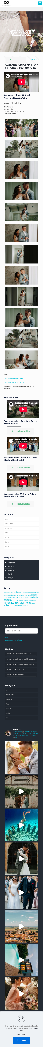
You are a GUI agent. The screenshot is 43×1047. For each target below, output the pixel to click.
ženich (25, 605)
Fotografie (10, 563)
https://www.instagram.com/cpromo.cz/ (14, 382)
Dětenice (6, 595)
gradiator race (15, 595)
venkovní (33, 603)
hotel (20, 595)
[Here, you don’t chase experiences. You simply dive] (21, 825)
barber (16, 592)
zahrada (12, 606)
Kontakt (7, 547)
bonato (20, 593)
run (36, 600)
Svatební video (9, 524)
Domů (6, 519)
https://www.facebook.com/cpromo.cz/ (14, 379)
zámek (16, 606)
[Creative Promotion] (6, 3)
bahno (8, 593)
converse (33, 593)
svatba (12, 602)
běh (30, 593)
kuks (9, 597)
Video (6, 533)
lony (14, 598)
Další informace (21, 1034)
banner (11, 593)
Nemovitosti (8, 528)
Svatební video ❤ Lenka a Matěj (15, 670)
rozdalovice (33, 600)
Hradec (22, 595)
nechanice (34, 597)
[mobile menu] (40, 3)
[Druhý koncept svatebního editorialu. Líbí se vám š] (21, 993)
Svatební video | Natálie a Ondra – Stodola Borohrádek (21, 458)
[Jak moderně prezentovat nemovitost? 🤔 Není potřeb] (21, 960)
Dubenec (37, 593)
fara (9, 595)
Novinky (7, 537)
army (5, 593)
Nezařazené (11, 566)
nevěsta (7, 600)
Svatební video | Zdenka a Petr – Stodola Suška (20, 422)
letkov (11, 598)
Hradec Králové (28, 595)
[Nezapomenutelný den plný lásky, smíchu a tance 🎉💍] (21, 892)
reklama (28, 600)
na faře (22, 598)
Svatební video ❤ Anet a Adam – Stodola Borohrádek (21, 495)
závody (20, 606)
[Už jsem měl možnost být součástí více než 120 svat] (21, 757)
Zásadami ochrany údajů (29, 1029)
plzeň (21, 600)
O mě (6, 638)
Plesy (9, 574)
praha (24, 600)
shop (6, 603)
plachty (18, 600)
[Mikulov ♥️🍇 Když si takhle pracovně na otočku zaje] (21, 926)
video (7, 605)
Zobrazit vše (34, 60)
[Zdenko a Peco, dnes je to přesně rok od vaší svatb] (21, 791)
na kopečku (27, 598)
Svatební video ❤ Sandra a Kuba (15, 675)
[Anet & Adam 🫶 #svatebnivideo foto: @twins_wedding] (21, 858)
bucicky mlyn (26, 593)
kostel (5, 597)
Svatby (9, 578)
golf (11, 595)
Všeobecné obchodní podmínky (13, 640)
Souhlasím (21, 1040)
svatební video (23, 603)
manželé (18, 597)
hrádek (34, 595)
